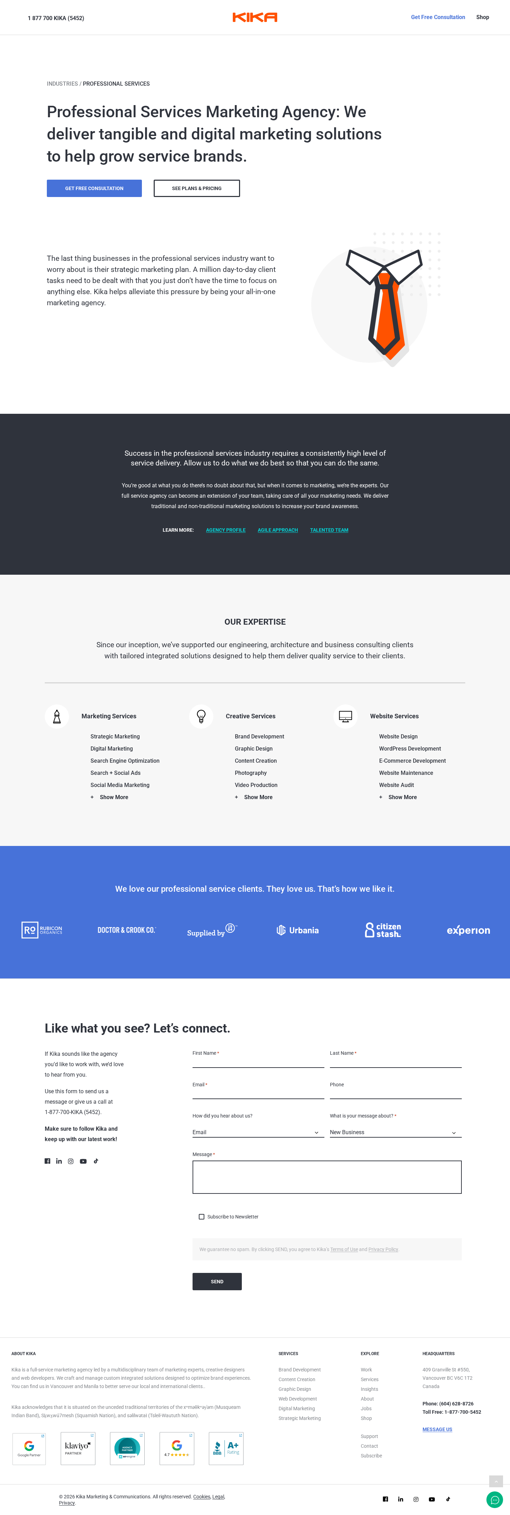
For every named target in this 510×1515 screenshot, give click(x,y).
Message (204, 1154)
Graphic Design (254, 748)
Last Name (343, 1053)
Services (370, 1379)
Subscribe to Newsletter (232, 1216)
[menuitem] (15, 17)
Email (200, 1084)
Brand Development (259, 736)
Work (366, 1369)
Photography (251, 773)
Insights (369, 1389)
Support (369, 1436)
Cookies (201, 1496)
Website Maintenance (406, 773)
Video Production (256, 785)
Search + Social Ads (116, 773)
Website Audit (396, 785)
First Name (206, 1053)
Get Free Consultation (438, 17)
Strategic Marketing (115, 736)
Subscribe (371, 1455)
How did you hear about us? (223, 1116)
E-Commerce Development (412, 761)
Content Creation (256, 761)
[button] (17, 17)
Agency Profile (226, 530)
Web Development (298, 1399)
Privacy (67, 1503)
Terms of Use (344, 1249)
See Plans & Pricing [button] (197, 188)
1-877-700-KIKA (64, 1112)
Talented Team (329, 530)
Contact (369, 1446)
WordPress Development (410, 748)
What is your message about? (363, 1116)
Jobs (366, 1408)
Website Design (398, 736)
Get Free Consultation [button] (94, 188)
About (367, 1399)
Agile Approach (278, 530)
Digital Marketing (112, 748)
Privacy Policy (383, 1249)
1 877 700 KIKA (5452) (56, 18)
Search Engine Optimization (125, 761)
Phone (337, 1084)
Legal (218, 1496)
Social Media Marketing (120, 785)
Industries (62, 83)
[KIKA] (255, 17)
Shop (482, 17)
